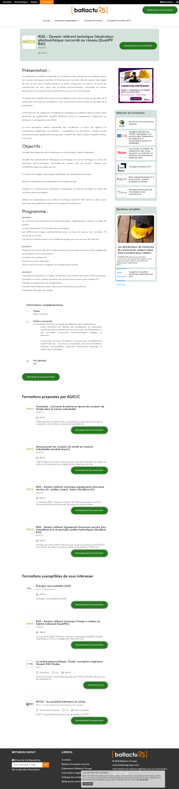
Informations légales (72, 773)
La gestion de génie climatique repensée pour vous (141, 274)
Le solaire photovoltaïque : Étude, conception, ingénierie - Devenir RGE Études (70, 663)
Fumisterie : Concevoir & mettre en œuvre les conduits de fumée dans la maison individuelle (70, 408)
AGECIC (42, 48)
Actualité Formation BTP (119, 21)
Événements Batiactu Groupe (77, 769)
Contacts (66, 760)
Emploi (34, 2)
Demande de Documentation (89, 430)
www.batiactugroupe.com (125, 765)
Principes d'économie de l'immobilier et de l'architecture (140, 192)
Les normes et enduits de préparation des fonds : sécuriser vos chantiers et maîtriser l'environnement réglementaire (141, 153)
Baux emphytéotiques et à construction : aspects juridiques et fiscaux (141, 179)
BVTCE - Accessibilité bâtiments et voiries (60, 702)
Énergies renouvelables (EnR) (53, 586)
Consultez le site (95, 685)
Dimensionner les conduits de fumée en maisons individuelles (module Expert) (64, 448)
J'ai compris (87, 784)
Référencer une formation (160, 10)
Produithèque (21, 2)
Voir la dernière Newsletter (26, 770)
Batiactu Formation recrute (75, 764)
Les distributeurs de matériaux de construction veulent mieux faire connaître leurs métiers (136, 250)
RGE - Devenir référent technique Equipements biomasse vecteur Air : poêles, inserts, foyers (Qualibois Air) (70, 488)
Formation (47, 2)
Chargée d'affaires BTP (140, 167)
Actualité (7, 2)
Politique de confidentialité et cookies (81, 777)
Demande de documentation (138, 46)
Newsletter (167, 2)
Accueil (46, 21)
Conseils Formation (93, 21)
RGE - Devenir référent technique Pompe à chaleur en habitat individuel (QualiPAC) (68, 622)
